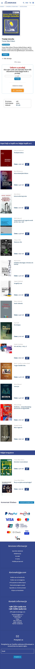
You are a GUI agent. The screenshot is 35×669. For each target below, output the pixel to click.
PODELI (5, 54)
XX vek (18, 105)
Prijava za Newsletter (17, 590)
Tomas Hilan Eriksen (8, 41)
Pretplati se (17, 657)
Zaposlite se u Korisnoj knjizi (17, 588)
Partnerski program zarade (17, 585)
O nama (17, 559)
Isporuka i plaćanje (17, 551)
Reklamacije (17, 553)
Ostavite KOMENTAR (26, 502)
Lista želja (19, 90)
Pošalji (17, 79)
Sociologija (23, 6)
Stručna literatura (12, 6)
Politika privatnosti (17, 561)
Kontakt (17, 556)
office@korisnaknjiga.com (17, 612)
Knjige (2, 6)
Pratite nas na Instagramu (17, 580)
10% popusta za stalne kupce (17, 582)
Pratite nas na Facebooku (17, 577)
